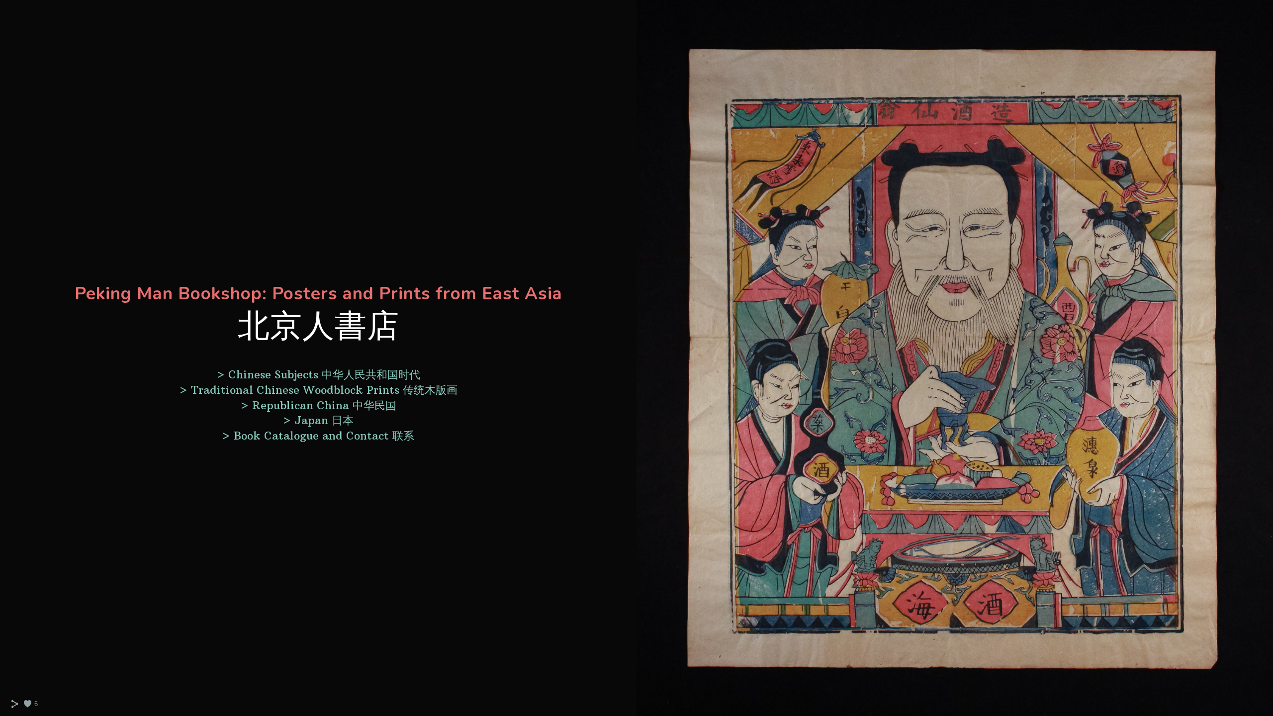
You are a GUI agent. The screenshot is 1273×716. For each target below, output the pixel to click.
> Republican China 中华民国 (318, 405)
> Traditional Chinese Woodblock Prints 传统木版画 (318, 390)
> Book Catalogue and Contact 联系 (318, 436)
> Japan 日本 (318, 420)
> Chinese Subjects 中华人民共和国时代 (318, 374)
